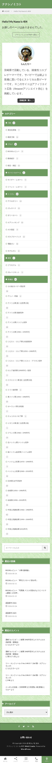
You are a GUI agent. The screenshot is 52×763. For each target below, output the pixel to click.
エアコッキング (15, 222)
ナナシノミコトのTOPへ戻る (26, 35)
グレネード (14, 208)
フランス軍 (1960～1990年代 (19, 433)
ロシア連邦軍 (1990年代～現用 (19, 370)
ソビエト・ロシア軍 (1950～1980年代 (22, 351)
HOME (7, 11)
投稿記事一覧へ (25, 100)
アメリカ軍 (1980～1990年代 (19, 332)
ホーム (5, 761)
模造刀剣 (13, 137)
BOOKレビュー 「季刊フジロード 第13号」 (22, 580)
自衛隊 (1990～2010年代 (17, 500)
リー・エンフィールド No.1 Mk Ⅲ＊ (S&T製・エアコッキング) (26, 664)
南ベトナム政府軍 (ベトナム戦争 (20, 452)
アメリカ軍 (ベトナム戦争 (17, 322)
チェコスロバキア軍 (17, 416)
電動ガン (13, 244)
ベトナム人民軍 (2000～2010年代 (20, 471)
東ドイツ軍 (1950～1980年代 (19, 397)
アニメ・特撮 (14, 296)
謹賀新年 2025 (11, 613)
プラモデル (13, 265)
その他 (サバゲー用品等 (16, 286)
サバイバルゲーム (16, 173)
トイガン (13, 194)
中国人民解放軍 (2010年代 (17, 529)
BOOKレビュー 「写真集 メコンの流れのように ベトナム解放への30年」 (26, 591)
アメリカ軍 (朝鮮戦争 (16, 313)
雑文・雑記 (14, 165)
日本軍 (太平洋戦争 (15, 481)
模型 (11, 258)
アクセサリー (14, 201)
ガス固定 (13, 229)
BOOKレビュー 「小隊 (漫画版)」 (18, 570)
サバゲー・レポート (17, 180)
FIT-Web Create (28, 746)
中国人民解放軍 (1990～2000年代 (20, 519)
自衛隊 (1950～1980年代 (17, 490)
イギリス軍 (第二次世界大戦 (18, 423)
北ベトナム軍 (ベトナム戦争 (18, 442)
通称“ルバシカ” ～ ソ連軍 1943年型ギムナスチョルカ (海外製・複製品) (25, 641)
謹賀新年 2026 (11, 603)
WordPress (26, 749)
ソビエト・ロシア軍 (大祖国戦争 (20, 341)
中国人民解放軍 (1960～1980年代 (20, 510)
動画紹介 (13, 158)
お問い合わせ (26, 737)
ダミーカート (14, 215)
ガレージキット (15, 272)
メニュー (26, 761)
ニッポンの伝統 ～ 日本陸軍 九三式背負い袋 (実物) (24, 687)
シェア (16, 761)
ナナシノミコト (11, 4)
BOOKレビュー (15, 151)
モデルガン (13, 251)
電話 (36, 761)
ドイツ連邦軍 (14, 390)
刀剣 (11, 123)
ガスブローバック (16, 237)
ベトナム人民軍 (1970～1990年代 (20, 462)
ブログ (12, 144)
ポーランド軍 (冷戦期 (16, 406)
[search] (45, 548)
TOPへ (47, 761)
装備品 (12, 279)
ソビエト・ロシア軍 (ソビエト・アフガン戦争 (25, 361)
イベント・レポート (17, 187)
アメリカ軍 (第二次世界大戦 (18, 303)
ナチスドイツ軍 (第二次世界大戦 (20, 380)
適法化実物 (13, 130)
